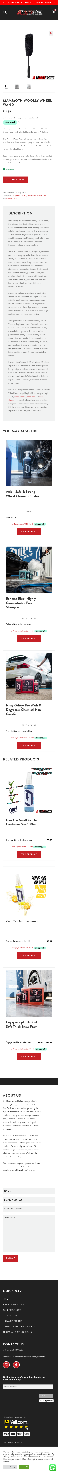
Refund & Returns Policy (19, 1326)
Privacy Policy (12, 1321)
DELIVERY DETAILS (12, 1442)
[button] (51, 33)
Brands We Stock (14, 1304)
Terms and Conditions (17, 1332)
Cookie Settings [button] (10, 1466)
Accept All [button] (24, 1466)
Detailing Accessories (28, 195)
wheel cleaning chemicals (24, 396)
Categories (16, 195)
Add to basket (15, 179)
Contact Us (10, 1315)
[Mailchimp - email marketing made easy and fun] (46, 1400)
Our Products (12, 1310)
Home (6, 1299)
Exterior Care (11, 198)
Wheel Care (41, 195)
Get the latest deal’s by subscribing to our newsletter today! (24, 1378)
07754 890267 (16, 1349)
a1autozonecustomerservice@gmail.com (28, 1356)
